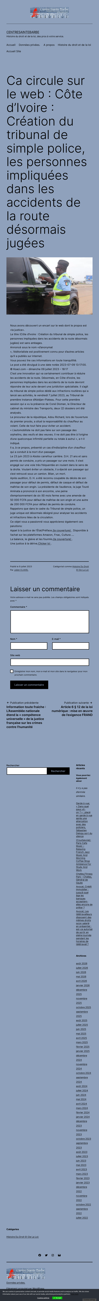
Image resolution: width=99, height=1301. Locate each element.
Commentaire (18, 607)
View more (74, 1294)
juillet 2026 (82, 967)
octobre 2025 (83, 1007)
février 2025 (82, 1046)
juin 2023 (81, 1160)
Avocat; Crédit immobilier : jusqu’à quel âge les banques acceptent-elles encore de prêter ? (84, 897)
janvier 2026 (83, 985)
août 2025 (81, 1020)
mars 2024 (82, 1108)
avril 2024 (81, 1103)
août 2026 (81, 963)
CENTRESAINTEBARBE (22, 32)
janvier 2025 (83, 1051)
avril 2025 (81, 1038)
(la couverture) (62, 530)
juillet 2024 (82, 1090)
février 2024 (83, 1112)
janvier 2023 (83, 1182)
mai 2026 (81, 976)
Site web (15, 655)
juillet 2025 (82, 1024)
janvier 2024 (83, 1116)
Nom (13, 639)
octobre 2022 (83, 1204)
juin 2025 (81, 1029)
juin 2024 (81, 1095)
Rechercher (12, 765)
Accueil (10, 44)
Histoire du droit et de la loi (74, 44)
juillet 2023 (82, 1156)
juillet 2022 (82, 1217)
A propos (49, 44)
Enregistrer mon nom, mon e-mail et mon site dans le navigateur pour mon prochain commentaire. (51, 673)
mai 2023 (81, 1165)
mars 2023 (82, 1174)
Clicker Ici (44, 543)
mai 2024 (81, 1099)
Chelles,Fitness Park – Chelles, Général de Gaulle (84, 878)
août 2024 (81, 1086)
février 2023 (82, 1178)
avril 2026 (81, 981)
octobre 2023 (83, 1138)
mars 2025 (82, 1042)
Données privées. (29, 44)
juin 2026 (81, 972)
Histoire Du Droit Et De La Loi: (22, 1236)
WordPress (38, 1288)
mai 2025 (81, 1033)
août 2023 (81, 1152)
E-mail (56, 639)
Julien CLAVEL (21, 570)
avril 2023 (81, 1169)
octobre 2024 (83, 1073)
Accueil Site (13, 51)
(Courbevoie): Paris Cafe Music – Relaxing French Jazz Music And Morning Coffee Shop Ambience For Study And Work (83, 855)
